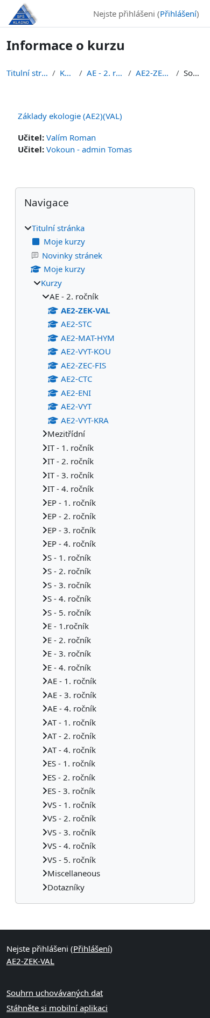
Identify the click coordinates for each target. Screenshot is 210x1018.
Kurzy (67, 72)
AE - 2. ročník (105, 72)
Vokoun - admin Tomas (89, 149)
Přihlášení (178, 13)
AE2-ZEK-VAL (154, 72)
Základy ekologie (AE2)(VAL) (70, 115)
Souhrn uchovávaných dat (54, 992)
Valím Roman (71, 137)
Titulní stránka (27, 72)
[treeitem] (105, 558)
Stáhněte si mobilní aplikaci (57, 1007)
